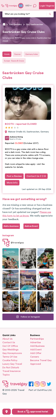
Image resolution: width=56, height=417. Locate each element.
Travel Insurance (11, 371)
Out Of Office (10, 346)
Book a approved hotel (33, 411)
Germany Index (31, 54)
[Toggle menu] (2, 5)
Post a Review (14, 176)
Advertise (35, 342)
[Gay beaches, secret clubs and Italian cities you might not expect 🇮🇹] (10, 258)
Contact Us (33, 176)
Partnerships (37, 339)
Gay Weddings (10, 349)
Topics (6, 375)
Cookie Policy (9, 360)
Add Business (37, 346)
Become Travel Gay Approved (41, 362)
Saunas (17, 54)
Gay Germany (15, 24)
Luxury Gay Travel (12, 364)
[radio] (6, 128)
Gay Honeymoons (12, 353)
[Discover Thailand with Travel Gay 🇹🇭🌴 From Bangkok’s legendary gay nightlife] (45, 258)
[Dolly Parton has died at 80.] (28, 258)
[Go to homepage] (11, 6)
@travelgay (17, 242)
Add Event (36, 349)
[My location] (6, 412)
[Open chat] (35, 5)
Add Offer (35, 353)
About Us (7, 339)
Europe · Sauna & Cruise (14, 61)
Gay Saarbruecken (34, 24)
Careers (34, 357)
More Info (12, 183)
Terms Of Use (9, 357)
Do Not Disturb (10, 367)
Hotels (7, 54)
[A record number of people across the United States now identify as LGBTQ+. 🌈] (45, 280)
